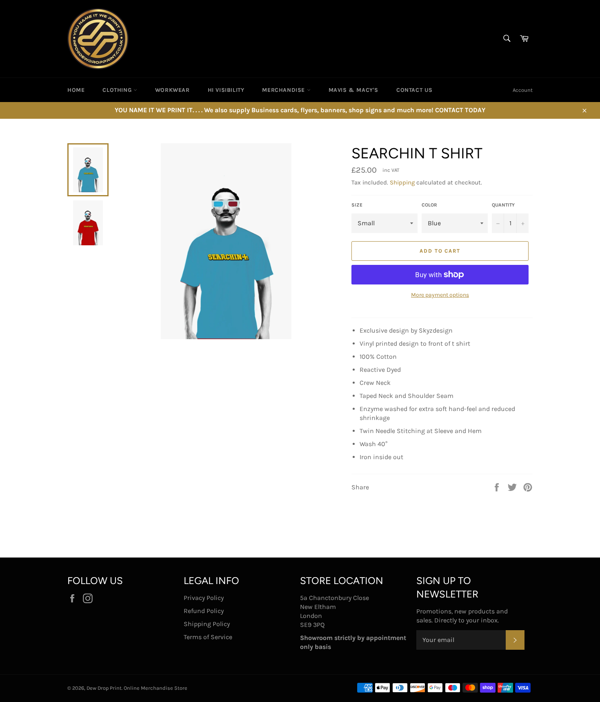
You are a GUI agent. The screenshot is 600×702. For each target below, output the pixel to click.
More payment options (440, 294)
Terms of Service (208, 637)
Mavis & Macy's (353, 90)
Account (523, 90)
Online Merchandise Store (155, 688)
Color (429, 205)
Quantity (503, 205)
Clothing (117, 90)
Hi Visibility (226, 90)
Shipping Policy (207, 624)
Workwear (172, 90)
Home (75, 90)
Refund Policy (204, 611)
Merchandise (284, 90)
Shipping (402, 182)
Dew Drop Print (104, 688)
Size (356, 205)
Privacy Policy (204, 598)
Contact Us (414, 90)
